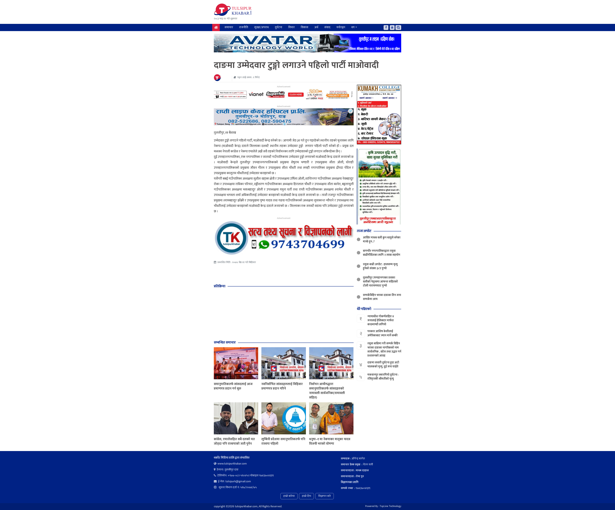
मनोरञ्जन (340, 27)
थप (353, 27)
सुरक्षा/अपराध (261, 27)
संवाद (327, 27)
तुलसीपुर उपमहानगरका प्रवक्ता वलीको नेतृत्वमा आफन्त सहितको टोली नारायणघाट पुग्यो (380, 281)
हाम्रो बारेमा (289, 496)
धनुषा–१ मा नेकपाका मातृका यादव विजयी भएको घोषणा (329, 441)
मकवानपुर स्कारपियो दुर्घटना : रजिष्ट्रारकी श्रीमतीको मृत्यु (383, 376)
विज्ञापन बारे (324, 496)
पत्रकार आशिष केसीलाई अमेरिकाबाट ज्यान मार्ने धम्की (382, 333)
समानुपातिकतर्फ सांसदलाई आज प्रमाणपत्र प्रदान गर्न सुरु (233, 386)
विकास (304, 27)
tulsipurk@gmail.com (238, 481)
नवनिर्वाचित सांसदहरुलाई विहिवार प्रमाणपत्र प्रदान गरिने (282, 386)
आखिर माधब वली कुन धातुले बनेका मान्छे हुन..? (381, 239)
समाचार (229, 27)
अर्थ (316, 27)
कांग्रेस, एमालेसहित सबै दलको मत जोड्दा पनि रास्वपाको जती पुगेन (234, 441)
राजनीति (243, 27)
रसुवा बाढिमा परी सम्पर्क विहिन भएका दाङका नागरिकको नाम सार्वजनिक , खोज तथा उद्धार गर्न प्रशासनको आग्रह (384, 349)
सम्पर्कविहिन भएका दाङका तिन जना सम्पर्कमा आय (382, 297)
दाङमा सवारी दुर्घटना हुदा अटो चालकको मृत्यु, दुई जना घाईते (383, 364)
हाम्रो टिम (306, 496)
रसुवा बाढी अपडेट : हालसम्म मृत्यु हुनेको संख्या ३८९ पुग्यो (380, 266)
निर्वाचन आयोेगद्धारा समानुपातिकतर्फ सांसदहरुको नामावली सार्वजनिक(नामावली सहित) (327, 390)
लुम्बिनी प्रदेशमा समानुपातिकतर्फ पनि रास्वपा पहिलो (283, 441)
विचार (291, 27)
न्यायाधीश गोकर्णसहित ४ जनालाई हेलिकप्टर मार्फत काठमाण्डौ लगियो (380, 320)
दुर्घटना (278, 27)
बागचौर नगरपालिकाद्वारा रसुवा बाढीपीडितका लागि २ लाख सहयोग (381, 253)
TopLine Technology (390, 506)
